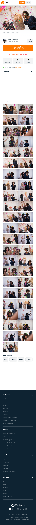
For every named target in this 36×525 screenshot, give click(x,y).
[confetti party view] (10, 108)
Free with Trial (18, 47)
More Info (6, 70)
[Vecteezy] (2, 2)
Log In (28, 2)
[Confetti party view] (10, 141)
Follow (30, 41)
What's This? (18, 67)
